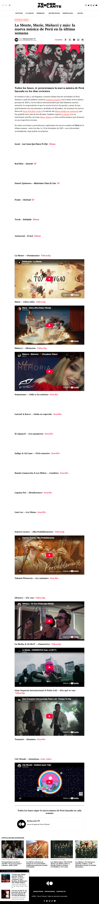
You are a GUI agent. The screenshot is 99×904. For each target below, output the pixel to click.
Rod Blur (31, 111)
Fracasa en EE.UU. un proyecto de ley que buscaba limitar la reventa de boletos (19, 893)
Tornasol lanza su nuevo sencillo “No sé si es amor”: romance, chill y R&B (11, 863)
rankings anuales (53, 99)
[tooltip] (86, 5)
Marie (42, 117)
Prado (38, 111)
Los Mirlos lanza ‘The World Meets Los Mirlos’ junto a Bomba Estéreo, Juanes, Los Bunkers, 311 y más (61, 864)
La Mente (66, 114)
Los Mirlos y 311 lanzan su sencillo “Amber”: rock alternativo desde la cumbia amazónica (85, 864)
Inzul (25, 111)
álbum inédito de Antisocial (66, 111)
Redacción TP (29, 39)
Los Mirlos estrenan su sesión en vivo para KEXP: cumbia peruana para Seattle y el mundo (37, 864)
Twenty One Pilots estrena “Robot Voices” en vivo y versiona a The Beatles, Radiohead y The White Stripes (19, 878)
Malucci (49, 117)
